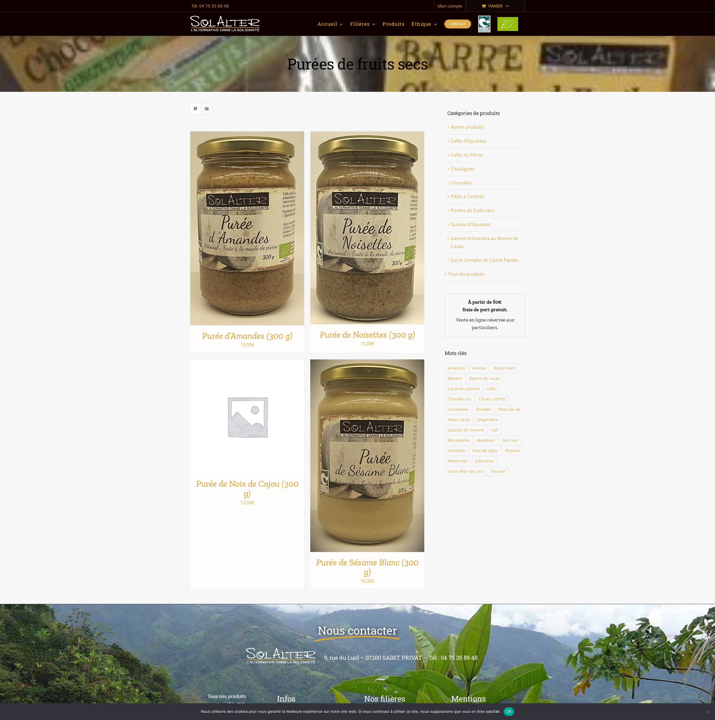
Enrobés (483, 409)
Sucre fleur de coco (465, 471)
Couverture (458, 409)
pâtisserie (484, 461)
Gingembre (487, 419)
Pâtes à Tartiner (467, 196)
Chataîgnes (462, 169)
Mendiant (486, 440)
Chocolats (461, 183)
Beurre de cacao (484, 378)
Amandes (456, 368)
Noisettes (456, 450)
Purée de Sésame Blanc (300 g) (367, 567)
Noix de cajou (485, 450)
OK (509, 711)
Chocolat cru (459, 399)
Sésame (498, 471)
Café (491, 388)
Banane (455, 378)
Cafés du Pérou (467, 155)
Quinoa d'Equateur (471, 224)
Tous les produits (466, 274)
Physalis (512, 450)
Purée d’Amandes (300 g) (247, 335)
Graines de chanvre (466, 430)
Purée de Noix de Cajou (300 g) (247, 488)
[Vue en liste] (206, 108)
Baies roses (504, 368)
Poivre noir (458, 461)
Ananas (480, 368)
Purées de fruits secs (473, 210)
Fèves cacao (459, 419)
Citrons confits (491, 399)
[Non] (708, 711)
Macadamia (458, 440)
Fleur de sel (509, 409)
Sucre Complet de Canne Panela (484, 260)
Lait (495, 430)
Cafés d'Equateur (469, 141)
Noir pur (510, 440)
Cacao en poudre (464, 388)
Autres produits (467, 127)
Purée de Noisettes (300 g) (367, 334)
